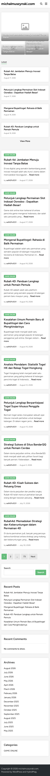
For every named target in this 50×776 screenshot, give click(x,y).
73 (24, 556)
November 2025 (11, 706)
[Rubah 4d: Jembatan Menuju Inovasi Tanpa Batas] (25, 26)
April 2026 (8, 685)
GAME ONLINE (10, 155)
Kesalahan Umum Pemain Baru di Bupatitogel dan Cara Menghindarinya (24, 323)
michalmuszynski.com (18, 4)
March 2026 (9, 689)
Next (33, 556)
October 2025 (10, 710)
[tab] (4, 62)
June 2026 (9, 676)
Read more (34, 175)
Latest (4, 62)
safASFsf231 (11, 180)
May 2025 (8, 730)
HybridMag (31, 772)
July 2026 (8, 672)
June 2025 (9, 726)
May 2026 (8, 681)
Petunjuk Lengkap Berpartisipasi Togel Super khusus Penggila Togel (24, 406)
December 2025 (11, 701)
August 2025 (10, 718)
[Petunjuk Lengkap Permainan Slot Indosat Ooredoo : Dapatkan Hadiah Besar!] (37, 48)
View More (25, 141)
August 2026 (10, 668)
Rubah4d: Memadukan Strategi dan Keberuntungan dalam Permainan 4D (23, 524)
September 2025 (11, 714)
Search (7, 568)
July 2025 (8, 722)
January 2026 (10, 697)
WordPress (17, 772)
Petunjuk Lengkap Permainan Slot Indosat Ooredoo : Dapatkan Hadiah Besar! (24, 201)
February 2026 (10, 693)
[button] (36, 15)
